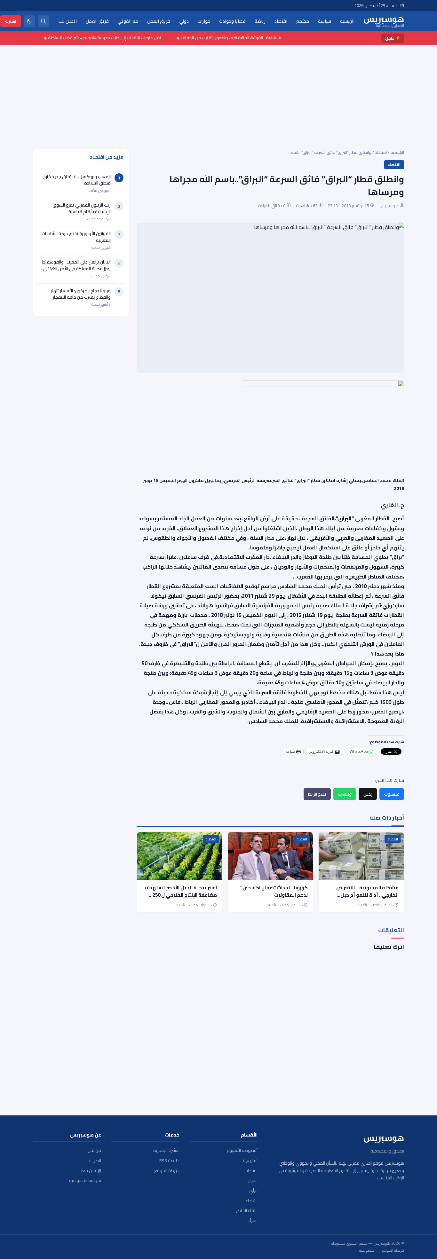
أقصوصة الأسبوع (242, 1150)
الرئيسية (347, 21)
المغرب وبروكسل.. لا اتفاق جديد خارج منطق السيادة (77, 179)
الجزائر (253, 1180)
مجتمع (302, 21)
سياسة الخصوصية (85, 1180)
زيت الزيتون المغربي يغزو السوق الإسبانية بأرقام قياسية (81, 208)
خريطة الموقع (166, 1170)
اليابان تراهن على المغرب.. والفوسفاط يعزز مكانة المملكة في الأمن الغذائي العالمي (76, 268)
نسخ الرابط (317, 794)
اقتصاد (280, 21)
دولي (184, 21)
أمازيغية (250, 1160)
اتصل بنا (94, 1160)
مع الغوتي (128, 21)
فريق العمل (158, 21)
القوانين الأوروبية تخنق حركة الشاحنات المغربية (76, 236)
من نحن (94, 1150)
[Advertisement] (218, 93)
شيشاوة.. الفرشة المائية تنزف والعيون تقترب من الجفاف (245, 38)
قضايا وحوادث (232, 21)
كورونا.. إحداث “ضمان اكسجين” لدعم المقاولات (274, 891)
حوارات (204, 21)
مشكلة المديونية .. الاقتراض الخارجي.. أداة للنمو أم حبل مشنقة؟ (367, 895)
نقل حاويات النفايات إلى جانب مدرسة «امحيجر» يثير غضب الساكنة (118, 38)
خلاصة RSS (169, 1160)
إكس (367, 794)
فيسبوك (392, 794)
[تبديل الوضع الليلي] (29, 21)
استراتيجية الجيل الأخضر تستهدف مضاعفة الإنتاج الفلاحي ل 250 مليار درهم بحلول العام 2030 (181, 895)
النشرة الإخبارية (166, 1150)
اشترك (10, 21)
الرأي (253, 1190)
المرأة (253, 1220)
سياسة (324, 21)
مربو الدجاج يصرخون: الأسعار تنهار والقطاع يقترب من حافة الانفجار (81, 294)
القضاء (252, 1200)
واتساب (345, 794)
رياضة (260, 21)
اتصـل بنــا (67, 21)
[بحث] (43, 21)
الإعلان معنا (90, 1170)
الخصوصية (367, 1250)
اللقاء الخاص (247, 1210)
